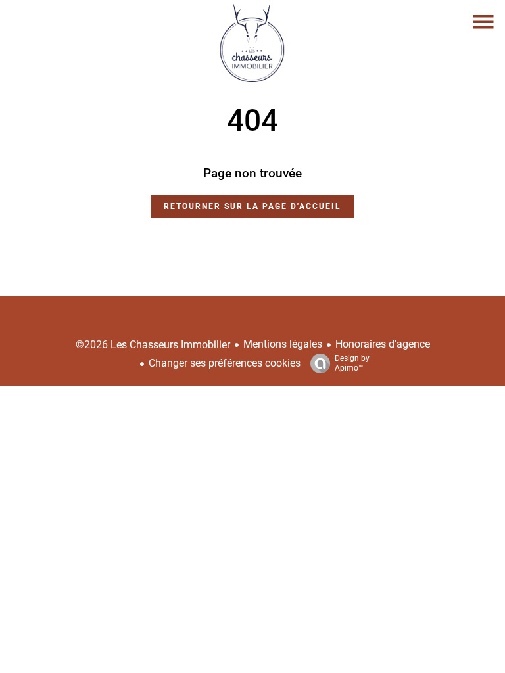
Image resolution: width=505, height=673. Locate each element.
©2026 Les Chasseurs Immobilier (153, 344)
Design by (352, 363)
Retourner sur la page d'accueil (252, 206)
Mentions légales (282, 344)
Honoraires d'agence (382, 344)
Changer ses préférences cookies (225, 363)
